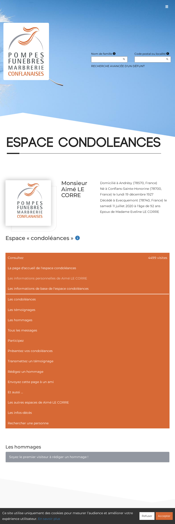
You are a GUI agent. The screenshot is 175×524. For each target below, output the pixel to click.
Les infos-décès (20, 413)
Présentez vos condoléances (30, 351)
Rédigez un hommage (25, 372)
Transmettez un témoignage (30, 361)
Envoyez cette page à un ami (31, 382)
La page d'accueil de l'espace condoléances (42, 268)
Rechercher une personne (28, 423)
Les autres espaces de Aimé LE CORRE (38, 402)
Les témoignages (21, 310)
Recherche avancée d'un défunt (118, 66)
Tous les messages (22, 330)
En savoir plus (49, 519)
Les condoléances (22, 299)
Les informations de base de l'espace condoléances (48, 289)
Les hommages (20, 320)
